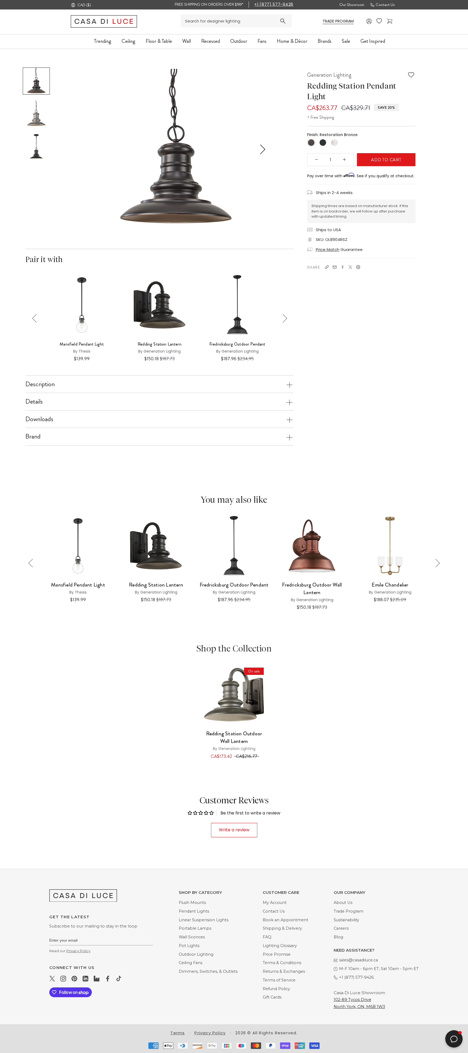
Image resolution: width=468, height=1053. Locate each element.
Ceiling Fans (190, 962)
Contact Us (385, 5)
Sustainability (346, 919)
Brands (325, 41)
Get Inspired (372, 41)
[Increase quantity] (344, 160)
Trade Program (348, 911)
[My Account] (369, 21)
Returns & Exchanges (284, 971)
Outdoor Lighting (196, 954)
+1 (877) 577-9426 (273, 4)
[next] (262, 149)
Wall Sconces (192, 937)
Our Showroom (351, 5)
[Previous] (36, 318)
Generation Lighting (329, 75)
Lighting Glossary (280, 945)
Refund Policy (276, 988)
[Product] (234, 694)
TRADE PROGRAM (338, 21)
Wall (186, 41)
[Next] (283, 318)
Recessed (210, 41)
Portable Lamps (195, 928)
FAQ (267, 937)
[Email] (335, 267)
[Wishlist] (379, 21)
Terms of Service (279, 980)
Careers (341, 928)
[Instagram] (63, 978)
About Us (343, 902)
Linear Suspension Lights (203, 919)
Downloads (39, 419)
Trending (102, 41)
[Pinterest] (358, 267)
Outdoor (238, 41)
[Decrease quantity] (316, 160)
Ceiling (128, 41)
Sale (346, 41)
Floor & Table (159, 41)
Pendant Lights (194, 911)
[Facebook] (342, 267)
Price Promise (277, 954)
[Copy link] (327, 267)
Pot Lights (189, 945)
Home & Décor (292, 41)
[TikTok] (119, 978)
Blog (338, 937)
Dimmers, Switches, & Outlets (208, 971)
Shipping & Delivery (282, 928)
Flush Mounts (192, 902)
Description (40, 384)
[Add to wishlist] (411, 74)
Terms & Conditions (282, 962)
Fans (262, 41)
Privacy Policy (78, 951)
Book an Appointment (285, 919)
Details (34, 401)
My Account (275, 902)
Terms (177, 1033)
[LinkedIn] (85, 978)
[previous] (89, 149)
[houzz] (96, 978)
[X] (350, 267)
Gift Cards (272, 997)
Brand (33, 436)
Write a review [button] (234, 830)
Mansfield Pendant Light (82, 344)
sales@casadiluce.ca (358, 960)
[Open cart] (390, 21)
